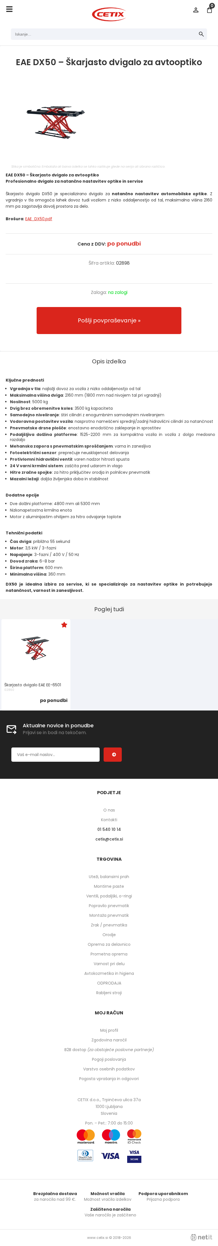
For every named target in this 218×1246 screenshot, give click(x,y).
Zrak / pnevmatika (109, 925)
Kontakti (109, 820)
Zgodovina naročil (109, 1040)
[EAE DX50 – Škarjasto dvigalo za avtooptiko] (109, 121)
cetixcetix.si (109, 839)
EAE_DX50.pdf (38, 219)
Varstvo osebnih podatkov (109, 1069)
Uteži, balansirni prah (109, 877)
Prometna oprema (109, 954)
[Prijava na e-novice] (113, 754)
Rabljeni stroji (109, 993)
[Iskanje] (201, 34)
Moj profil (109, 1030)
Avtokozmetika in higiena (109, 973)
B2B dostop (109, 1050)
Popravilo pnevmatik (109, 906)
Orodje (109, 935)
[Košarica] (209, 10)
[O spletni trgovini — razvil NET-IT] (201, 1237)
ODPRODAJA (109, 983)
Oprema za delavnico (109, 944)
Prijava (196, 10)
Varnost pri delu (109, 964)
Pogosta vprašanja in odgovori (109, 1079)
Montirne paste (109, 886)
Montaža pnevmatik (109, 915)
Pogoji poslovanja (109, 1059)
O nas (109, 810)
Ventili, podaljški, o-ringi (109, 896)
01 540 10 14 (109, 829)
